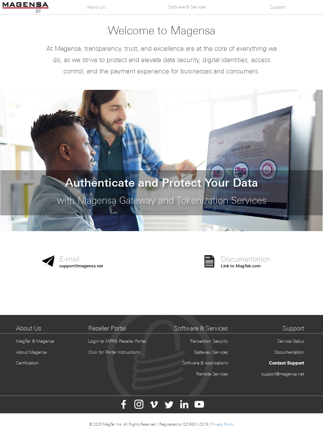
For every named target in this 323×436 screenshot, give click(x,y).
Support (277, 6)
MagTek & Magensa (35, 341)
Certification (27, 362)
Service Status (290, 341)
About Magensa (31, 352)
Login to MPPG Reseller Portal (117, 341)
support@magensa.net (282, 373)
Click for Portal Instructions (114, 352)
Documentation (289, 352)
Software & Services (187, 6)
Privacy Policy (222, 424)
